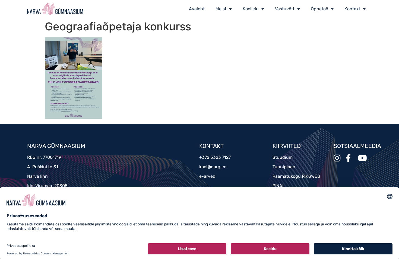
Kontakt (352, 8)
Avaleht (197, 8)
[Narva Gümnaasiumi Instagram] (339, 158)
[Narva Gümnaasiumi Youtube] (363, 158)
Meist (221, 8)
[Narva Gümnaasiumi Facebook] (351, 158)
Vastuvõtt (284, 8)
